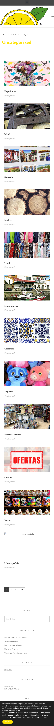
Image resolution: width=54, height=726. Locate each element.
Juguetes (8, 391)
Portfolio (13, 35)
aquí (4, 715)
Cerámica (9, 348)
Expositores (10, 91)
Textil (7, 263)
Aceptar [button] (7, 722)
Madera (8, 220)
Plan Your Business (11, 649)
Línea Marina (11, 306)
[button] (27, 2)
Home (5, 35)
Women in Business (11, 641)
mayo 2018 (8, 670)
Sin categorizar (12, 689)
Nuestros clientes (12, 434)
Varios (7, 520)
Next (15, 589)
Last (21, 590)
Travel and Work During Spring (15, 653)
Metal (7, 134)
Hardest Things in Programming (15, 637)
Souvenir (8, 177)
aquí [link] (46, 717)
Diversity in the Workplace (13, 645)
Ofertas (8, 477)
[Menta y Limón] (25, 16)
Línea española (11, 563)
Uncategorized (9, 96)
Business (8, 686)
